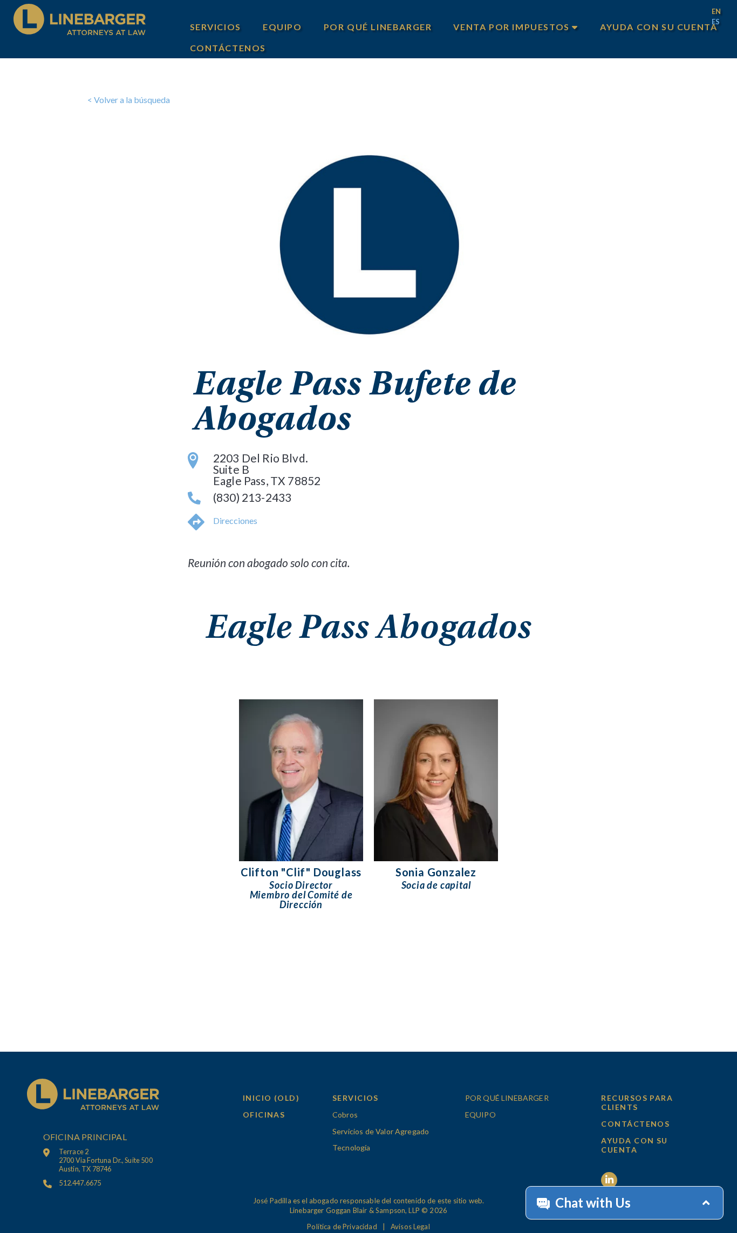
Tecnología (351, 1147)
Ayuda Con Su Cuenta (658, 27)
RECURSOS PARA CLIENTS (637, 1102)
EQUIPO (282, 27)
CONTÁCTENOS (228, 48)
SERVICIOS (215, 27)
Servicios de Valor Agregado (380, 1131)
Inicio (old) (271, 1097)
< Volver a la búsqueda (128, 99)
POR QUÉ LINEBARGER (378, 27)
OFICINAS (264, 1114)
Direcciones (235, 520)
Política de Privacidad (342, 1226)
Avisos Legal (410, 1226)
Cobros (345, 1114)
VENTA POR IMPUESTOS (512, 27)
